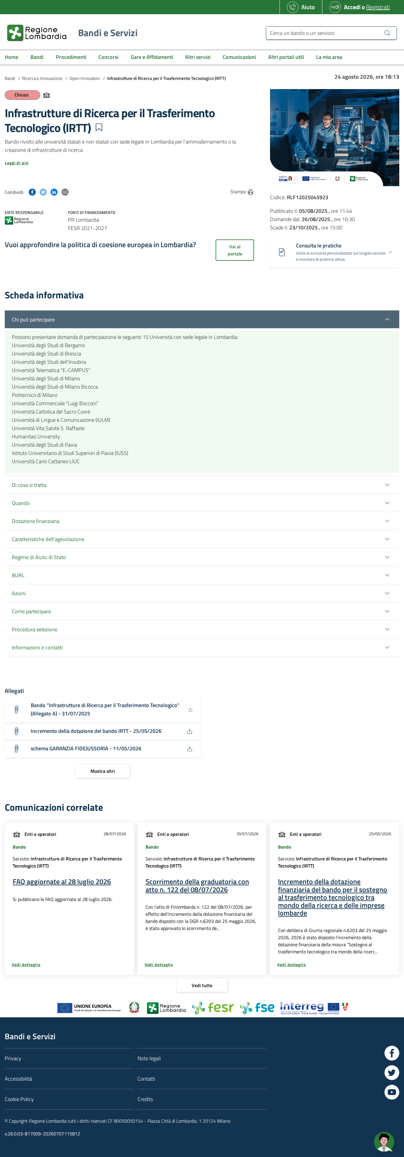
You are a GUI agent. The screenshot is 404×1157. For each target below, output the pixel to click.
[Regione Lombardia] (19, 221)
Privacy (13, 1058)
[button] (99, 127)
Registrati (378, 7)
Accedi (352, 7)
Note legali (149, 1058)
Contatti (146, 1079)
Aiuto (308, 7)
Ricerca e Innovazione (42, 78)
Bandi (10, 78)
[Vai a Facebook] (391, 1053)
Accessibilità (18, 1079)
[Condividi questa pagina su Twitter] (43, 191)
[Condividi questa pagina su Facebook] (32, 191)
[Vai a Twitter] (391, 1072)
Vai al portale (235, 250)
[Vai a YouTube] (391, 1092)
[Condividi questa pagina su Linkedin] (54, 191)
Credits (145, 1099)
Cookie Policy (19, 1099)
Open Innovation (85, 78)
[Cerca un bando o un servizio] (387, 32)
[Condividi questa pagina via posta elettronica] (65, 191)
